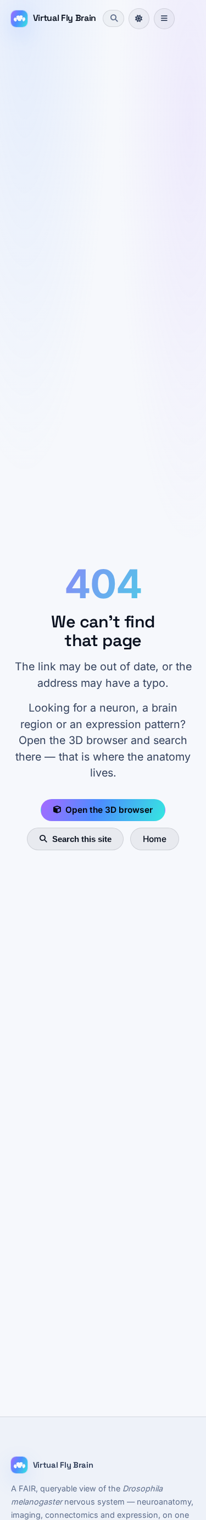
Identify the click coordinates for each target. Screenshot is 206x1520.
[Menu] (164, 18)
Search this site (82, 839)
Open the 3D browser (109, 810)
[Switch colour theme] (139, 18)
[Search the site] (113, 18)
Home (154, 839)
